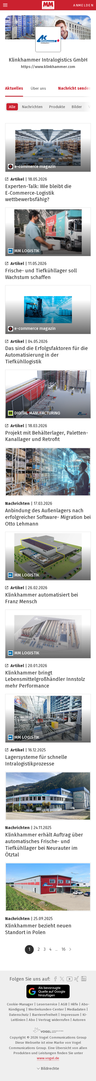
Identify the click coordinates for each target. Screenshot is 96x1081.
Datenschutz (19, 1015)
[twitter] (61, 979)
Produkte (57, 106)
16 (63, 949)
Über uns (38, 88)
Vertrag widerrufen (54, 1020)
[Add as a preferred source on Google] (48, 991)
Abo (32, 1020)
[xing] (75, 979)
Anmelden (83, 5)
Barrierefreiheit (45, 1015)
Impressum (70, 1015)
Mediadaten (77, 1009)
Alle (12, 106)
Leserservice (47, 1004)
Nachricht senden (74, 88)
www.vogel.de (48, 1058)
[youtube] (68, 979)
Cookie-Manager (20, 1004)
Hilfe (75, 1004)
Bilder (76, 106)
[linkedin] (83, 979)
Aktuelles (14, 88)
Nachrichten (32, 106)
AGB (64, 1004)
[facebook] (54, 979)
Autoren (79, 1020)
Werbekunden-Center (46, 1009)
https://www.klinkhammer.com (48, 66)
